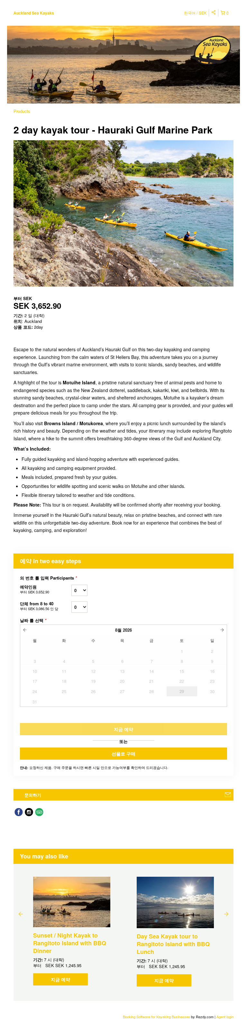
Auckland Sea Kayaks (34, 13)
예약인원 (34, 589)
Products (22, 111)
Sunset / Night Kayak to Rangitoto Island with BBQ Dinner (69, 943)
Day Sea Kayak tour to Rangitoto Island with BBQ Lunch (173, 944)
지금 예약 (60, 979)
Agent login (224, 1016)
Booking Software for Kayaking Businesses (157, 1016)
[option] (72, 931)
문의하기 (32, 795)
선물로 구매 (123, 753)
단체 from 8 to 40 (39, 605)
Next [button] (226, 913)
